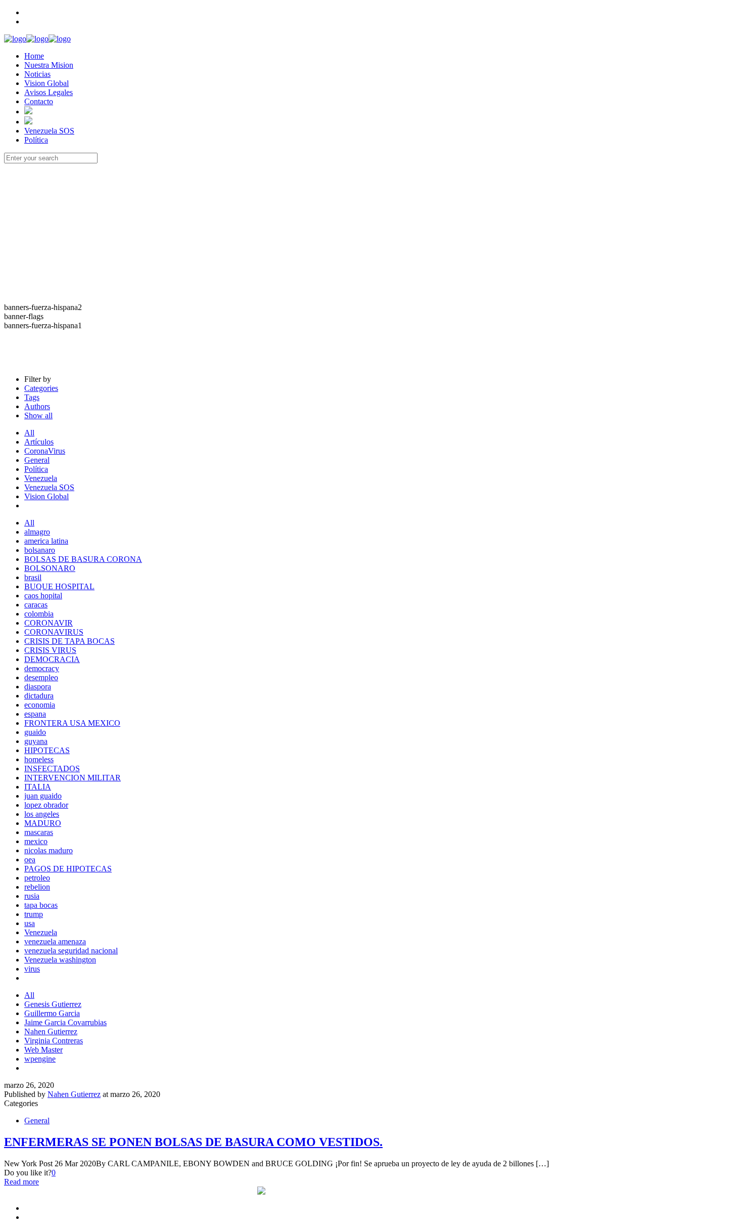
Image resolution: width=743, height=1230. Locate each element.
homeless (39, 759)
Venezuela (40, 478)
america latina (46, 541)
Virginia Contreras (53, 1040)
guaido (35, 732)
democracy (41, 668)
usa (29, 923)
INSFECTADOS (52, 768)
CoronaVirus (44, 451)
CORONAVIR (48, 623)
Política (36, 469)
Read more (21, 1181)
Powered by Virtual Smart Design (202, 1191)
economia (39, 704)
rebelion (37, 887)
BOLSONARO (49, 568)
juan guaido (43, 796)
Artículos (39, 441)
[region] (371, 265)
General (37, 460)
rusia (31, 896)
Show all (38, 415)
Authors (37, 406)
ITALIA (37, 786)
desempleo (41, 677)
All (29, 432)
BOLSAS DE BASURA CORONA (83, 559)
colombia (39, 613)
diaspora (37, 686)
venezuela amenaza (55, 941)
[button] (371, 339)
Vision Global (46, 496)
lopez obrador (46, 805)
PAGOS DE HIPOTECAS (68, 868)
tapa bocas (41, 905)
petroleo (37, 877)
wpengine (40, 1059)
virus (32, 968)
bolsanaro (39, 550)
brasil (32, 577)
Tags (31, 397)
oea (29, 859)
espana (35, 714)
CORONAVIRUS (53, 632)
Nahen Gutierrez (50, 1031)
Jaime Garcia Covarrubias (65, 1022)
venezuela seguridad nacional (71, 950)
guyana (36, 741)
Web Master (43, 1049)
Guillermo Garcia (52, 1013)
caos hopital (43, 595)
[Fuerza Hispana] (37, 38)
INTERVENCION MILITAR (72, 777)
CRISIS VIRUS (50, 650)
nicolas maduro (48, 850)
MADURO (42, 823)
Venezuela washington (60, 959)
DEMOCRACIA (52, 659)
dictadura (39, 695)
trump (33, 914)
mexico (36, 841)
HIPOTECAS (47, 750)
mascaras (38, 832)
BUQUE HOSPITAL (59, 586)
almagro (37, 532)
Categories (41, 388)
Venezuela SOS (49, 487)
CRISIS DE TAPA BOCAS (69, 641)
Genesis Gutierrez (52, 1004)
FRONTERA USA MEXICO (72, 723)
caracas (36, 604)
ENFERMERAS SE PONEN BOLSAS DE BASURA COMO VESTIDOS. (193, 1142)
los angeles (41, 814)
